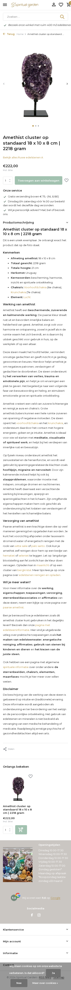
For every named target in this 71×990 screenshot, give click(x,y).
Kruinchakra (18, 292)
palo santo (38, 545)
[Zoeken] (62, 17)
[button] (33, 126)
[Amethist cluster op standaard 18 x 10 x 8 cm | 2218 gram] (18, 788)
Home (20, 34)
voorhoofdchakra (27, 423)
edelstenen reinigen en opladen (39, 575)
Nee (18, 983)
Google (55, 897)
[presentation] (4, 84)
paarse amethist (13, 607)
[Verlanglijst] (61, 5)
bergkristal (24, 570)
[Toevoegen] (21, 829)
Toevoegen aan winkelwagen (38, 180)
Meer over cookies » (45, 983)
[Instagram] (39, 915)
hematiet (9, 555)
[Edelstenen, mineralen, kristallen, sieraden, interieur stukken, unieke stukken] (30, 5)
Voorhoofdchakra (35, 287)
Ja (53, 973)
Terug (10, 34)
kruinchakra (55, 423)
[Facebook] (32, 915)
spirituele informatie (16, 667)
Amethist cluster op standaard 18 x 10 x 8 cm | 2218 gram (17, 809)
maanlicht (42, 565)
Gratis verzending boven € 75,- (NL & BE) (33, 196)
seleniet (24, 555)
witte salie (21, 545)
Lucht (27, 297)
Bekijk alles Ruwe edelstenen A (23, 157)
